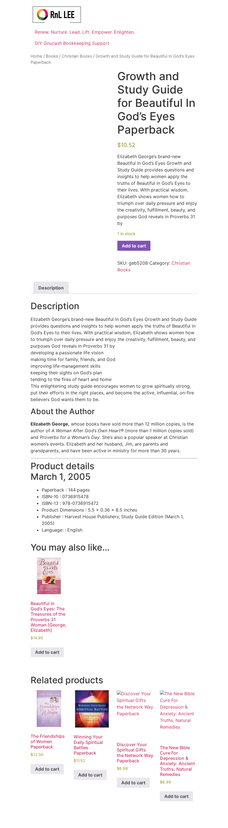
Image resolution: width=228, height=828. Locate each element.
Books (52, 56)
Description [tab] (51, 288)
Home (36, 56)
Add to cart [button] (47, 652)
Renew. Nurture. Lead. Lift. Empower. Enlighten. (85, 32)
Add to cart (134, 246)
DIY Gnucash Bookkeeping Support (72, 43)
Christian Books (77, 56)
